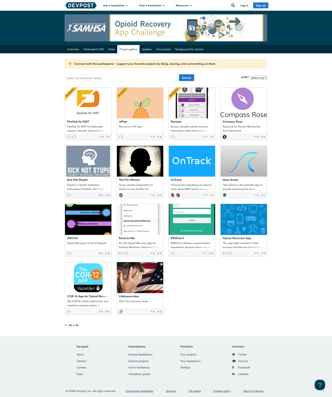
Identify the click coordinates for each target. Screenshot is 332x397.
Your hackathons (190, 361)
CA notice (194, 391)
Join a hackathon (114, 5)
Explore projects (138, 361)
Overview (73, 49)
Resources (182, 5)
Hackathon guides (139, 374)
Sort (245, 77)
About (80, 354)
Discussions (163, 49)
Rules (111, 49)
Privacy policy (222, 391)
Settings (185, 367)
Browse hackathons (140, 354)
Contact (81, 367)
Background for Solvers (189, 49)
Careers (81, 361)
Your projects (188, 354)
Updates (147, 49)
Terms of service (253, 391)
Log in (244, 5)
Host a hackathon (150, 5)
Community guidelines (139, 391)
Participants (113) (94, 49)
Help (79, 374)
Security (171, 391)
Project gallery (128, 49)
